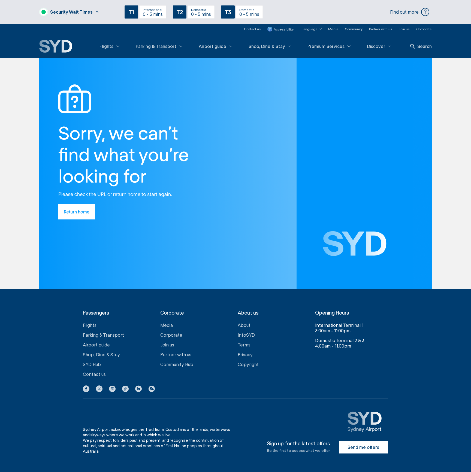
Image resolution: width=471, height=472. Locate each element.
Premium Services (326, 46)
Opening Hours (332, 313)
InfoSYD (246, 334)
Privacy (245, 354)
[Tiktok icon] (125, 389)
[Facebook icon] (86, 389)
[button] (308, 29)
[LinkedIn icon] (138, 389)
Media (333, 29)
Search (424, 46)
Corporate (424, 29)
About (244, 325)
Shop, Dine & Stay (267, 46)
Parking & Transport (156, 46)
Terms (244, 344)
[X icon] (99, 389)
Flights (106, 46)
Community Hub (176, 364)
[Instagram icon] (112, 389)
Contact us (252, 29)
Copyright (248, 364)
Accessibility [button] (284, 29)
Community (354, 29)
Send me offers (363, 447)
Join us (404, 29)
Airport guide (212, 46)
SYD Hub (92, 364)
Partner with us (380, 29)
